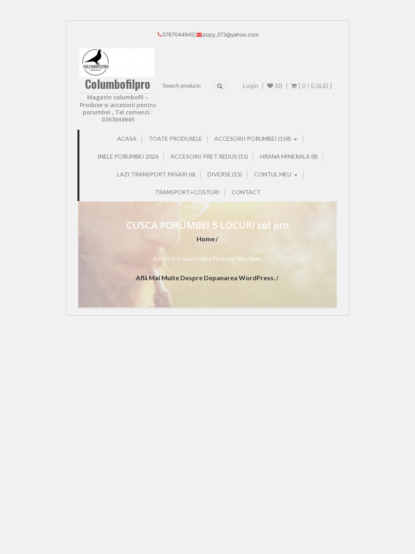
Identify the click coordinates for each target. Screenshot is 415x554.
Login (251, 86)
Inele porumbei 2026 (128, 156)
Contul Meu (272, 174)
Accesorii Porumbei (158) (252, 138)
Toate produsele (175, 138)
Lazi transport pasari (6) (156, 174)
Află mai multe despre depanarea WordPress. (205, 277)
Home (206, 239)
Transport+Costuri (187, 192)
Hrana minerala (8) (289, 156)
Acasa (127, 138)
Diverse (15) (225, 174)
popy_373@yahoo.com (231, 34)
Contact (246, 192)
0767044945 (178, 34)
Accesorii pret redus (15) (209, 156)
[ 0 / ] (314, 86)
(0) (277, 86)
